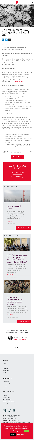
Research (5, 368)
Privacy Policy (6, 397)
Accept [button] (26, 430)
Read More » (10, 221)
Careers (5, 386)
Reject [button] (13, 434)
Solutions (5, 366)
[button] (5, 336)
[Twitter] (6, 40)
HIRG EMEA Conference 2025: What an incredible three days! (15, 300)
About (4, 372)
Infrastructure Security (9, 402)
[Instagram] (9, 40)
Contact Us (17, 176)
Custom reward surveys (14, 207)
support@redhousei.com (13, 415)
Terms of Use (6, 404)
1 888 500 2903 (14, 420)
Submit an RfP (6, 384)
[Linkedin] (3, 40)
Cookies (5, 395)
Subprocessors (7, 399)
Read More (20, 434)
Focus (4, 363)
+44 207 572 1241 (11, 417)
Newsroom (6, 370)
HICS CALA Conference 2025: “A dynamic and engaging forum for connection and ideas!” (17, 258)
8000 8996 (13, 418)
